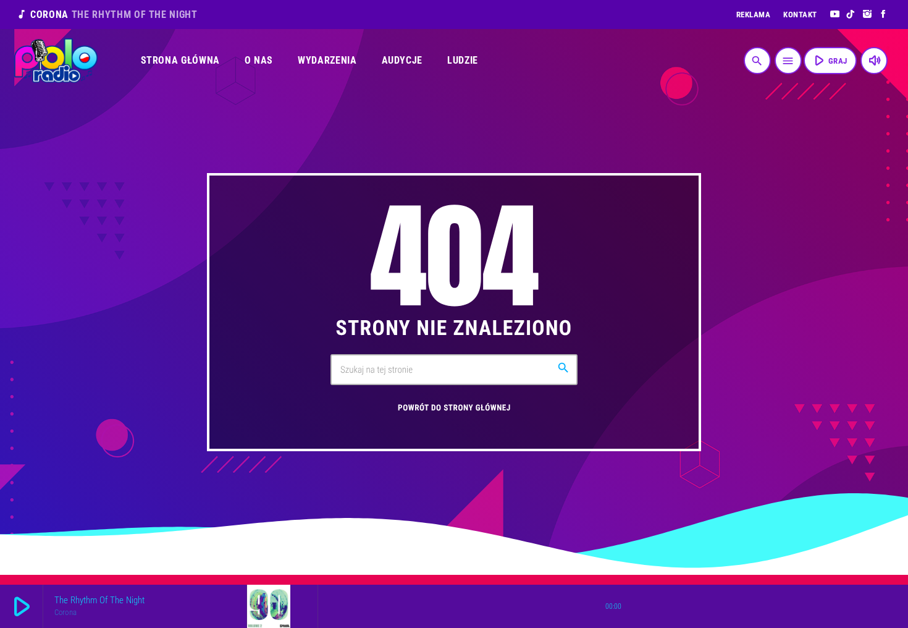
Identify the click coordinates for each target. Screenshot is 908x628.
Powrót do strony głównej (454, 408)
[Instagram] (867, 14)
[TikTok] (851, 14)
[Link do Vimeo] (56, 60)
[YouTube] (835, 14)
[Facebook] (883, 14)
